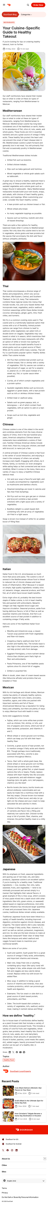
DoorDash (10, 1201)
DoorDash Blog (10, 14)
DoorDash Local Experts (20, 1071)
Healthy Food (9, 1060)
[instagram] (12, 1151)
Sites (4, 1171)
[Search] (28, 5)
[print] (24, 1052)
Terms (4, 1188)
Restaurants (9, 22)
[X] (13, 1052)
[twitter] (3, 1151)
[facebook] (17, 1052)
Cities (4, 1165)
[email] (20, 1052)
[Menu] (4, 4)
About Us (6, 1159)
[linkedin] (9, 1052)
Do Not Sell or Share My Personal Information (20, 1197)
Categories (25, 14)
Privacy (5, 1193)
